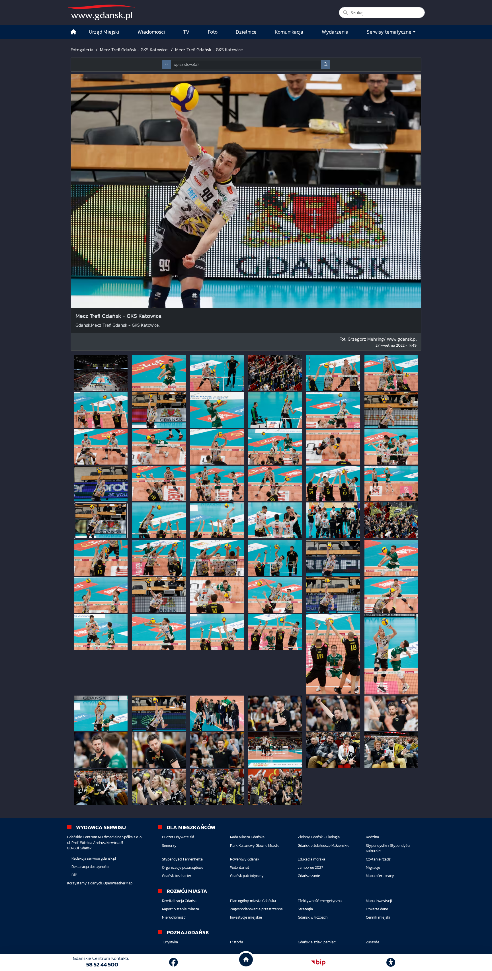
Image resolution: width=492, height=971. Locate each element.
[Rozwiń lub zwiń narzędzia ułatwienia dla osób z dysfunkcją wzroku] (390, 962)
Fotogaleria (82, 49)
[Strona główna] (73, 32)
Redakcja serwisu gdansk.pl (93, 858)
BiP (74, 875)
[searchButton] (325, 64)
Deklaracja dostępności (90, 866)
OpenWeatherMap (117, 883)
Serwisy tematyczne (389, 32)
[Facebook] (173, 962)
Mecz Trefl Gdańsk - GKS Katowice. (134, 49)
